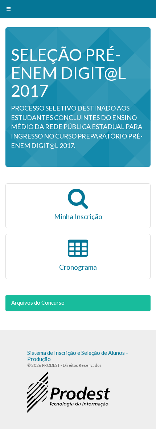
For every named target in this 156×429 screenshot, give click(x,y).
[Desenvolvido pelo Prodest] (68, 392)
